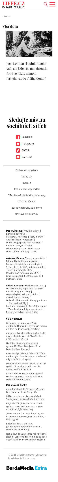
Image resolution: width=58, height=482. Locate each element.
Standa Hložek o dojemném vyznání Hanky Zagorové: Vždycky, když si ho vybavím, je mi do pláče (24, 376)
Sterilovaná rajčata (34, 285)
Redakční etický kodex (26, 189)
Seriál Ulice (12, 266)
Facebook (27, 136)
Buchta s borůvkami (16, 306)
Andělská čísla (13, 239)
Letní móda (34, 248)
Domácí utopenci (38, 306)
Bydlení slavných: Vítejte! (19, 245)
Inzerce (27, 182)
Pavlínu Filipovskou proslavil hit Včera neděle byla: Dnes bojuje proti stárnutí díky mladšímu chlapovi (26, 356)
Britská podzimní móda (32, 266)
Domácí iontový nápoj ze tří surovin (24, 288)
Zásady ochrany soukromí (27, 207)
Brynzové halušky (17, 303)
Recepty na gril (29, 251)
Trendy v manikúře (35, 258)
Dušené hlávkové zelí (17, 300)
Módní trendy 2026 (16, 248)
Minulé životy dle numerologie (22, 261)
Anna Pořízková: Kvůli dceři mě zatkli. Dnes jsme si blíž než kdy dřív (25, 391)
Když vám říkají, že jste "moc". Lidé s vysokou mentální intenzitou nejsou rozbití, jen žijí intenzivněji (25, 406)
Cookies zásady (27, 201)
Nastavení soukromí (26, 214)
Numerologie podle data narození (23, 242)
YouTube (26, 157)
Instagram (27, 143)
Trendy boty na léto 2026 (19, 269)
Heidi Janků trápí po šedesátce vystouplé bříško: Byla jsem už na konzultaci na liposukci (23, 346)
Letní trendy (12, 251)
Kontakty (26, 176)
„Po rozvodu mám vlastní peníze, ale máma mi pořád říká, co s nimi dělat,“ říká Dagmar (25, 416)
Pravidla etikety (31, 230)
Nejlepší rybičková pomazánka (22, 294)
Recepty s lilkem (38, 300)
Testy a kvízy (36, 236)
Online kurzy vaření (27, 170)
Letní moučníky (33, 275)
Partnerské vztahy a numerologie (23, 264)
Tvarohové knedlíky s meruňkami (26, 309)
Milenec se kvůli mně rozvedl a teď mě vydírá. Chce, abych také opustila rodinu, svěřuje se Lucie (26, 366)
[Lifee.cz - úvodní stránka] (13, 5)
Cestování (28, 239)
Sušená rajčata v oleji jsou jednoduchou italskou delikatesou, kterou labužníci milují (24, 426)
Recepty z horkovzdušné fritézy (22, 312)
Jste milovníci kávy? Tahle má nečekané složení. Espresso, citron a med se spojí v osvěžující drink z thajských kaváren (26, 436)
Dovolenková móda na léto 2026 (22, 272)
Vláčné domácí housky (17, 297)
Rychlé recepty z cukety (18, 291)
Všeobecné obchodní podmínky (26, 195)
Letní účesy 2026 (14, 275)
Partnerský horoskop (16, 236)
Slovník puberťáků (15, 233)
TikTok (25, 150)
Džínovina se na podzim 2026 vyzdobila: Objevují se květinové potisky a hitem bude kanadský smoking (26, 325)
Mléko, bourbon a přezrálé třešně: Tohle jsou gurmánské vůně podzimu (25, 398)
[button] (45, 4)
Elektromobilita (14, 278)
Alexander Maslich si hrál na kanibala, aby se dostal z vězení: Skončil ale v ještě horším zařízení (26, 336)
